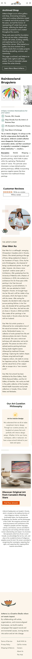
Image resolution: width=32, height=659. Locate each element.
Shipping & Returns (7, 648)
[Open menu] (1, 3)
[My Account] (26, 3)
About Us (20, 651)
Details (15, 153)
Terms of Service (6, 641)
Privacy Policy (5, 644)
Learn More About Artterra (14, 68)
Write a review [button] (16, 195)
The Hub (20, 654)
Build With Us (21, 641)
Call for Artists (22, 644)
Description (5, 153)
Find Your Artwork (11, 503)
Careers (19, 648)
